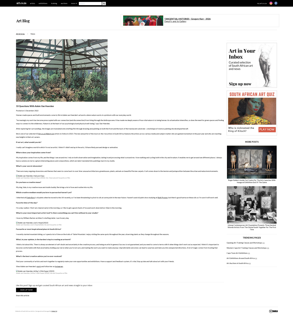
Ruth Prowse (163, 197)
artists (32, 3)
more (74, 3)
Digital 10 (54, 311)
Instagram (59, 266)
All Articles (20, 34)
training (54, 3)
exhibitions (43, 3)
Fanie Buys (30, 197)
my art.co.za (262, 3)
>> (264, 243)
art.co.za (21, 3)
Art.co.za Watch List (46, 134)
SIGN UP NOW (26, 290)
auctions (64, 3)
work (39, 266)
